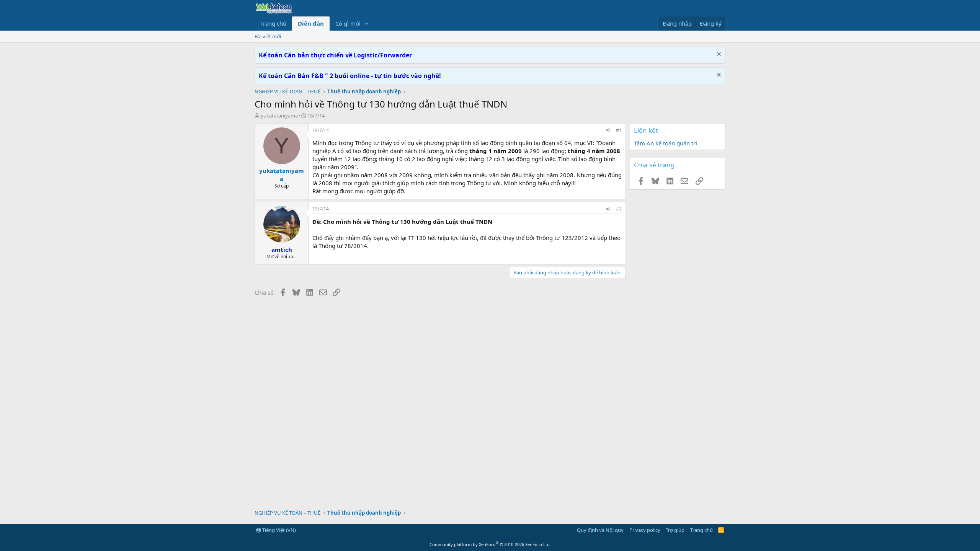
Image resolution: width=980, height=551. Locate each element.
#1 (619, 130)
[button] (366, 23)
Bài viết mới (268, 36)
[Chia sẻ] (608, 130)
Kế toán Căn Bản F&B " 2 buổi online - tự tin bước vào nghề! (350, 76)
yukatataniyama (279, 115)
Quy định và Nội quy (600, 530)
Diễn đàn (311, 23)
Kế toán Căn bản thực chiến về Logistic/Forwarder (335, 55)
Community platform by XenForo (490, 544)
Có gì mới (348, 23)
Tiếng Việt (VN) (278, 530)
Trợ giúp (675, 530)
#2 (619, 208)
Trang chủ (273, 23)
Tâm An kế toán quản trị (665, 143)
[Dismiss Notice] (718, 55)
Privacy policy (644, 530)
